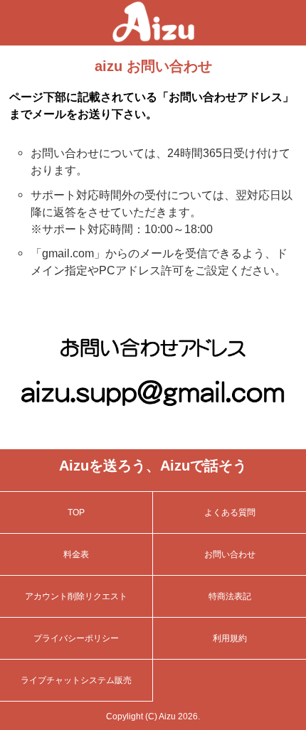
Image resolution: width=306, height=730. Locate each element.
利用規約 (230, 638)
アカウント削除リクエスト (76, 596)
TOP (76, 512)
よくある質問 (229, 512)
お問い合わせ (229, 554)
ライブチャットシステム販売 (76, 680)
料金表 (76, 554)
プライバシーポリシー (76, 638)
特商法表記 (230, 596)
